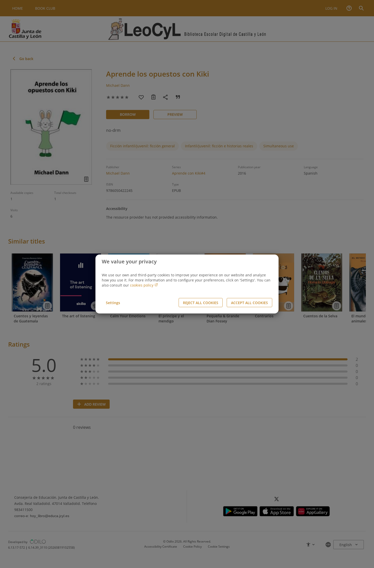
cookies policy (142, 285)
